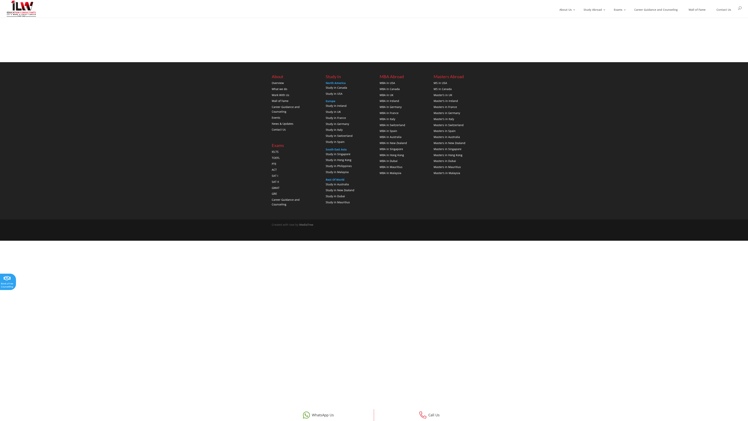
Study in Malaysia (337, 172)
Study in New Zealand (340, 190)
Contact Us (723, 9)
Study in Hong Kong (338, 160)
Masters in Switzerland (449, 125)
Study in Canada (336, 87)
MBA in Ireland (389, 101)
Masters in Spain (445, 131)
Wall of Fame (697, 9)
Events (276, 117)
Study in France (336, 118)
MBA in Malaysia (390, 173)
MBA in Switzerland (392, 125)
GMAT (276, 188)
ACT (274, 170)
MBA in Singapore (391, 149)
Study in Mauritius (338, 202)
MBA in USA (387, 83)
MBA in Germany (391, 107)
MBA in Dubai (389, 161)
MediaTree (306, 224)
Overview (278, 83)
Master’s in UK (443, 95)
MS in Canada (443, 89)
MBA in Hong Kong (392, 155)
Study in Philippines (339, 166)
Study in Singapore (338, 154)
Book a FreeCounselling (7, 285)
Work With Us (280, 95)
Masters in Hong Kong (448, 155)
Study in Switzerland (339, 136)
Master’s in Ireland (446, 101)
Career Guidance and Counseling (656, 9)
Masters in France (445, 107)
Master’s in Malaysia (447, 173)
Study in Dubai (335, 196)
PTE (274, 164)
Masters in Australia (447, 137)
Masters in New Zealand (449, 143)
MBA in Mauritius (391, 167)
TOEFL (276, 158)
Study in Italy (334, 130)
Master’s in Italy (444, 119)
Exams (618, 9)
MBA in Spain (388, 131)
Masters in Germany (447, 113)
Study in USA (334, 94)
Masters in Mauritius (447, 167)
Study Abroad (593, 9)
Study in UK (333, 112)
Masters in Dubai (445, 161)
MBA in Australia (390, 137)
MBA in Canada (390, 89)
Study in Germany (337, 124)
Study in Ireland (336, 106)
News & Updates (282, 124)
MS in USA (440, 83)
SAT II (275, 182)
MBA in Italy (387, 119)
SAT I (275, 176)
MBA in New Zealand (393, 143)
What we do (279, 89)
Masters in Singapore (447, 149)
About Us (565, 9)
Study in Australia (337, 184)
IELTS (275, 152)
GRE (274, 193)
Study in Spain (335, 142)
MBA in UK (386, 95)
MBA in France (389, 113)
